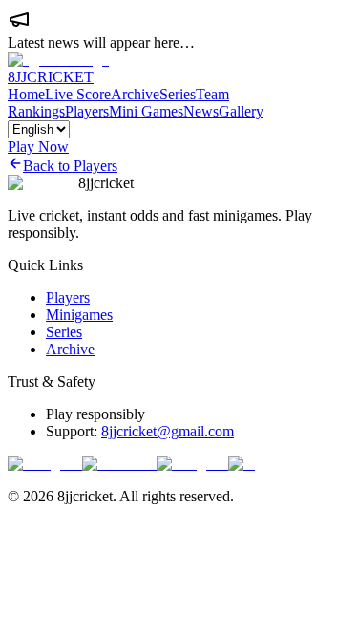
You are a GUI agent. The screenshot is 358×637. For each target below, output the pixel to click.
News (201, 111)
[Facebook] (119, 464)
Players (87, 111)
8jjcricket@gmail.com (167, 431)
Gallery (241, 111)
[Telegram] (192, 464)
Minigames (79, 315)
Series (177, 94)
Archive (135, 94)
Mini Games (146, 111)
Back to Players (70, 166)
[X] (241, 464)
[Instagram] (45, 464)
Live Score (78, 94)
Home (26, 94)
